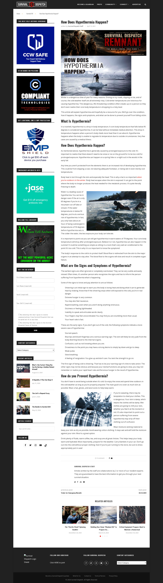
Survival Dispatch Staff (75, 26)
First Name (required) (24, 277)
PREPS (99, 4)
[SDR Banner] (103, 31)
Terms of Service (100, 576)
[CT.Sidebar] (35, 77)
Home (18, 13)
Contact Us (87, 576)
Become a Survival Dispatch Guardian (57, 576)
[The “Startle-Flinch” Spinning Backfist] (75, 515)
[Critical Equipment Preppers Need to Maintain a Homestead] (132, 515)
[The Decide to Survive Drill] (23, 410)
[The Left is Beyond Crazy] (23, 396)
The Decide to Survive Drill (41, 407)
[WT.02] (35, 226)
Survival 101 (29, 13)
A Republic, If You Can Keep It (42, 380)
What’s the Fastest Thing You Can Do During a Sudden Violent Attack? (43, 367)
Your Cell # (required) (24, 303)
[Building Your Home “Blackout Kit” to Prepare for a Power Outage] (104, 515)
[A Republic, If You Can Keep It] (23, 383)
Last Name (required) (24, 286)
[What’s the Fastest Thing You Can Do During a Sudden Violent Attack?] (23, 368)
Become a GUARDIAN (85, 4)
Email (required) (22, 294)
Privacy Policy (113, 576)
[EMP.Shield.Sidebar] (35, 127)
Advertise (136, 4)
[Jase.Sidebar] (35, 177)
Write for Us (76, 576)
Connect (123, 4)
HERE (56, 562)
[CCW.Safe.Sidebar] (35, 28)
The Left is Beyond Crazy (40, 393)
